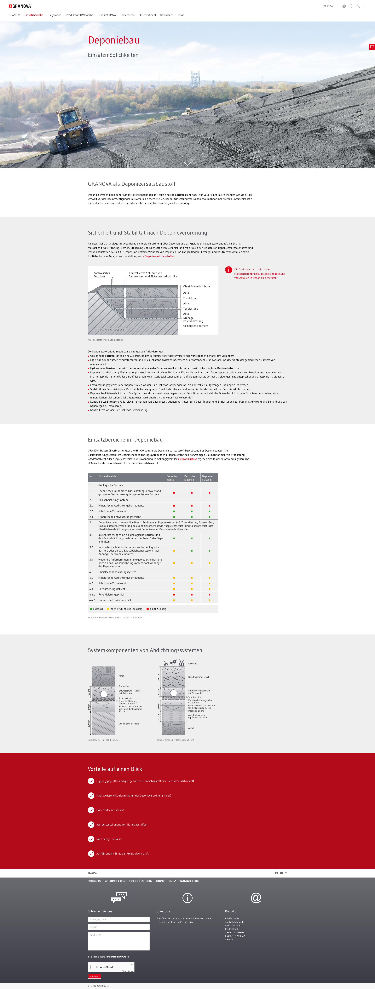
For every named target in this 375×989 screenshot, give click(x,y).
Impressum (95, 880)
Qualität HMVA (108, 15)
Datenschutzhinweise (116, 880)
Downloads (166, 15)
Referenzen (128, 15)
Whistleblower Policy (141, 880)
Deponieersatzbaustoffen (159, 256)
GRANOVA (14, 15)
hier (191, 921)
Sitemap (160, 880)
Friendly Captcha (128, 971)
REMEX (172, 880)
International (148, 15)
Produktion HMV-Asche (80, 15)
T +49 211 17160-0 (234, 932)
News (181, 15)
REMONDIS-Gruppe (190, 880)
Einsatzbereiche (34, 15)
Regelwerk (55, 15)
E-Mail (230, 939)
